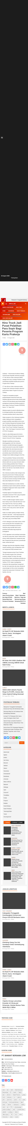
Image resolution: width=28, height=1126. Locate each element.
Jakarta (19, 1097)
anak (3, 1089)
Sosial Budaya (7, 806)
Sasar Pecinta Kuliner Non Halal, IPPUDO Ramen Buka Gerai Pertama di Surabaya (8, 597)
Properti (6, 800)
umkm (20, 1114)
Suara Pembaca (7, 808)
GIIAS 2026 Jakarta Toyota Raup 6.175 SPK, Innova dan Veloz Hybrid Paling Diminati (13, 692)
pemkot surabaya (6, 1109)
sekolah (4, 1112)
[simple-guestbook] (8, 307)
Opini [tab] (21, 822)
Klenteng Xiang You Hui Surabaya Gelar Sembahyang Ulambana (13, 944)
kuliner (3, 1104)
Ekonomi (4, 658)
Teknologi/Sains (8, 811)
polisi (14, 1109)
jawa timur (9, 1099)
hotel (3, 1097)
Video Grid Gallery (8, 318)
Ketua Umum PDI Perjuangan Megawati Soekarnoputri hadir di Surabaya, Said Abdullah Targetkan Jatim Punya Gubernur (17, 876)
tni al (16, 1114)
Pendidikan (6, 795)
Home (4, 311)
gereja (23, 1094)
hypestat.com (7, 1076)
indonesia (9, 1097)
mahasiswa (16, 1104)
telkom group (5, 1114)
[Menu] (6, 304)
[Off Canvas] (2, 137)
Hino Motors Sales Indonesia (11, 590)
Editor (4, 337)
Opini (5, 790)
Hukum (5, 768)
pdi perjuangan (18, 1107)
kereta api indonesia (14, 1102)
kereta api (4, 1102)
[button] (6, 304)
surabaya (10, 1112)
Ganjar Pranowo (16, 1094)
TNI (11, 1114)
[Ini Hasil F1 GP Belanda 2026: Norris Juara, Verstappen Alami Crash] (14, 619)
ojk (7, 1107)
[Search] (26, 303)
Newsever (13, 1124)
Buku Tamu (19, 307)
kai (20, 1099)
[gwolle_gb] (12, 303)
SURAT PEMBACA (21, 311)
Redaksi (6, 803)
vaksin (11, 1117)
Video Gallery (16, 314)
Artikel (5, 757)
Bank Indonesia (18, 1089)
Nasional (6, 784)
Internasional (7, 773)
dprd (3, 1094)
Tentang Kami (14, 277)
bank (12, 1089)
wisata (16, 1117)
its (14, 1097)
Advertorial (6, 752)
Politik (5, 798)
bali (7, 1089)
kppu (22, 1102)
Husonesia (11, 311)
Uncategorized (7, 816)
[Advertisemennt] (14, 292)
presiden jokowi (20, 1109)
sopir (20, 590)
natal (3, 1107)
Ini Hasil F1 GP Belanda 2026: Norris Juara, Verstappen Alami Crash (13, 633)
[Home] (3, 304)
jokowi (15, 1099)
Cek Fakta (6, 760)
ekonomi (9, 1094)
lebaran (9, 1104)
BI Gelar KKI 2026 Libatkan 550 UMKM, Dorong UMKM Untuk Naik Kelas (14, 663)
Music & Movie (7, 781)
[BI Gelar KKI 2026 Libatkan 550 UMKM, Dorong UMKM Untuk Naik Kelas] (14, 648)
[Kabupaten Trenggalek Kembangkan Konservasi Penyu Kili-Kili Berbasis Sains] (7, 830)
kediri (24, 1099)
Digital (20, 1092)
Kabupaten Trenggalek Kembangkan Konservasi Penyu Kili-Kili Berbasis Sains (14, 915)
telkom (16, 1112)
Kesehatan (6, 776)
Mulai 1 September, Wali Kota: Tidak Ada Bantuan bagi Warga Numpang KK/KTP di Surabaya (20, 598)
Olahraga (6, 787)
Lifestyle (6, 779)
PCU (11, 1107)
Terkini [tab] (8, 822)
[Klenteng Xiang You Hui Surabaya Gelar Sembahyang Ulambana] (7, 842)
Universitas (5, 1117)
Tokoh (5, 814)
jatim (3, 1099)
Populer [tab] (15, 822)
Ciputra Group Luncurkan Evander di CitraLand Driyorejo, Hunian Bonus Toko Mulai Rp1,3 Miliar (13, 722)
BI (10, 1092)
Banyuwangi (5, 1092)
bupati (14, 1092)
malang (22, 1104)
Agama (5, 755)
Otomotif (5, 687)
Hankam (6, 765)
